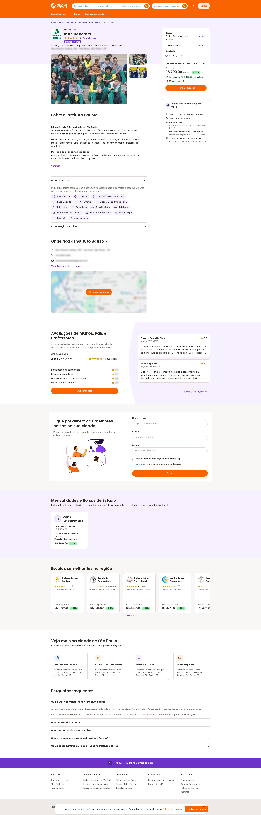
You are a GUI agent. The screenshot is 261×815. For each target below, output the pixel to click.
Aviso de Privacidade (190, 784)
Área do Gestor (58, 788)
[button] (130, 763)
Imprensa (185, 792)
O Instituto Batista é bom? (65, 722)
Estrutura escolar (60, 180)
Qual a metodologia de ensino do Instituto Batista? (79, 738)
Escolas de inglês (156, 784)
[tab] (128, 615)
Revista (77, 14)
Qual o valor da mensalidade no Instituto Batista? (78, 701)
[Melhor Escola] (59, 6)
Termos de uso (187, 780)
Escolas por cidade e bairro (95, 784)
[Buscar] (146, 6)
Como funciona (58, 14)
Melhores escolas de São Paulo (97, 780)
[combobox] (84, 6)
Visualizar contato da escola (66, 266)
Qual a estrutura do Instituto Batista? (72, 730)
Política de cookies (172, 809)
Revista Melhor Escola (126, 784)
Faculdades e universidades (161, 780)
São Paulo (71, 22)
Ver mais (55, 166)
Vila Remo (95, 22)
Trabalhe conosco (124, 788)
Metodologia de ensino (64, 226)
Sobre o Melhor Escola (126, 780)
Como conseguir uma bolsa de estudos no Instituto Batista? (84, 746)
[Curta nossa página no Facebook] (53, 807)
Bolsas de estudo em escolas (96, 788)
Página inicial (57, 22)
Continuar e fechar (196, 809)
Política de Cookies (189, 788)
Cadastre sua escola (94, 14)
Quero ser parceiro (59, 780)
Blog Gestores (57, 784)
